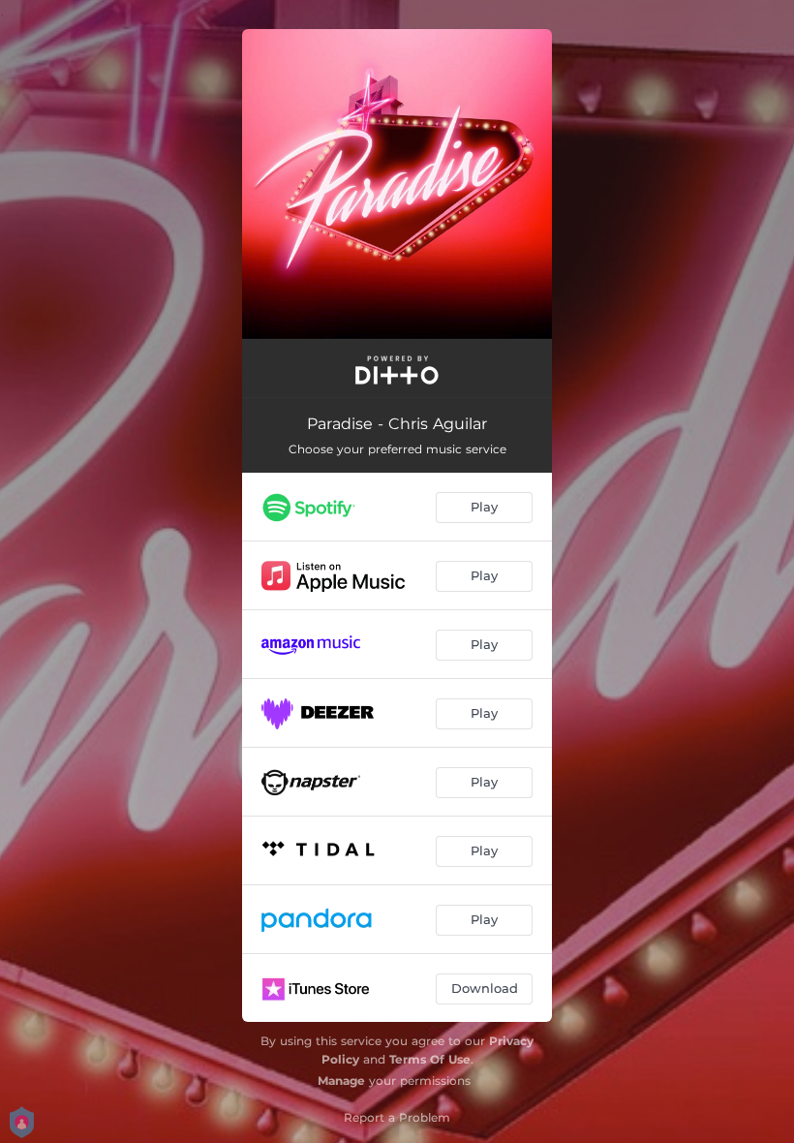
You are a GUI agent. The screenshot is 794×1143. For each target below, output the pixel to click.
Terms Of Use (430, 1059)
